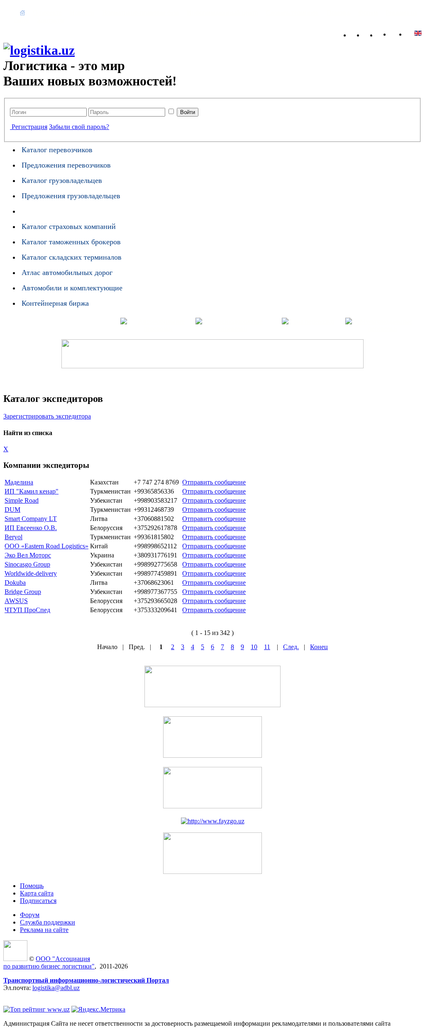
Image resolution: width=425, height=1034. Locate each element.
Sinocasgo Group (27, 564)
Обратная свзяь (374, 33)
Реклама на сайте (44, 929)
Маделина (19, 482)
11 (267, 646)
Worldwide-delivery (31, 573)
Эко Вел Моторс (28, 555)
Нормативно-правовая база (140, 12)
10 (254, 646)
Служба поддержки (47, 922)
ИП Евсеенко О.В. (31, 527)
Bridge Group (23, 591)
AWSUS (16, 600)
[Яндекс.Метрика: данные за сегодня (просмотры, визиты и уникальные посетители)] (98, 1009)
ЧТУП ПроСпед (27, 609)
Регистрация (29, 126)
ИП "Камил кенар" (32, 491)
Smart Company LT (31, 518)
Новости (82, 12)
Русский (418, 33)
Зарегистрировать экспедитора (47, 416)
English (402, 33)
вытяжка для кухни (30, 995)
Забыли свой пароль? (79, 126)
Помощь (338, 12)
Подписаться (38, 900)
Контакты (51, 20)
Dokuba (15, 582)
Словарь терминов (292, 12)
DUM (12, 509)
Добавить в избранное (361, 33)
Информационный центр (222, 12)
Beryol (13, 536)
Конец (319, 646)
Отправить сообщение (214, 482)
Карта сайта (387, 33)
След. (291, 646)
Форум (368, 12)
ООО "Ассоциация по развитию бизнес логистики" (49, 962)
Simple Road (22, 500)
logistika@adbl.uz (56, 987)
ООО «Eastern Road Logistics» (46, 546)
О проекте (47, 12)
